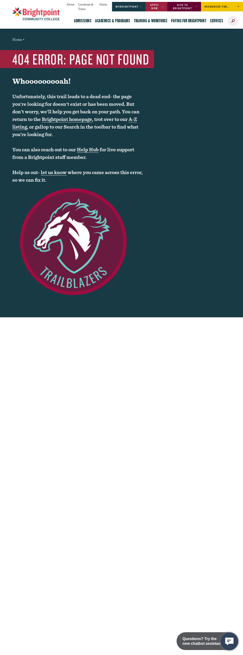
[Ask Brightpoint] (229, 641)
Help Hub (88, 149)
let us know (54, 172)
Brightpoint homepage (67, 119)
